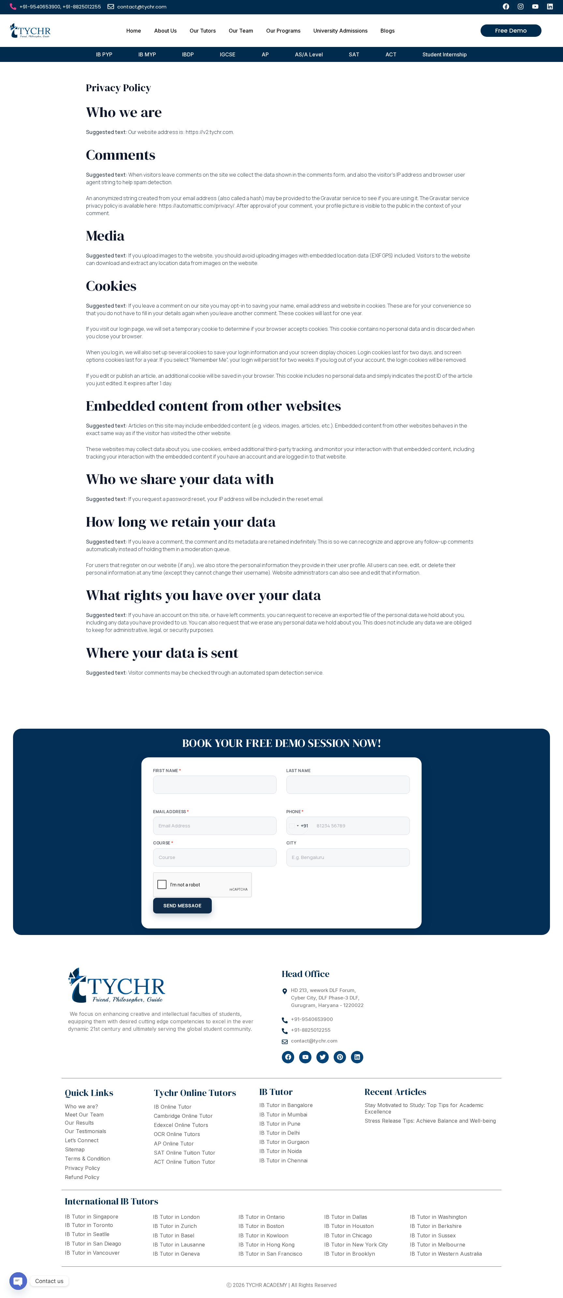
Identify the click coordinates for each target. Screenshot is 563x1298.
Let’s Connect (81, 1140)
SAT (354, 54)
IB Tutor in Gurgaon (284, 1142)
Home (133, 30)
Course (163, 843)
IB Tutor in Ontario (261, 1217)
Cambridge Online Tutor (183, 1116)
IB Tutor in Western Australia (446, 1253)
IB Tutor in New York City (356, 1244)
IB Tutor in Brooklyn (349, 1253)
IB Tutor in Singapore (91, 1216)
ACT (391, 54)
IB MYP (147, 54)
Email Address (171, 811)
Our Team (241, 30)
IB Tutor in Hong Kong (266, 1244)
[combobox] (297, 826)
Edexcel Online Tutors (181, 1125)
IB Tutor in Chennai (283, 1160)
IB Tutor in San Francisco (270, 1253)
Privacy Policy (82, 1168)
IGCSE (228, 54)
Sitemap (75, 1149)
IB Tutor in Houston (349, 1226)
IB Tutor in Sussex (433, 1235)
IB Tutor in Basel (173, 1235)
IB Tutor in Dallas (345, 1217)
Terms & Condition (87, 1158)
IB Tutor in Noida (280, 1151)
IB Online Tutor (173, 1106)
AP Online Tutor (174, 1143)
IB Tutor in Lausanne (179, 1244)
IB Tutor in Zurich (175, 1226)
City (291, 843)
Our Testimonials (85, 1131)
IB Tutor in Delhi (279, 1133)
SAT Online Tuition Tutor (184, 1152)
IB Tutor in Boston (261, 1226)
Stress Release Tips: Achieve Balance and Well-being (430, 1120)
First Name (167, 770)
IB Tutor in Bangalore (286, 1105)
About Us (165, 30)
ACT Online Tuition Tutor (184, 1162)
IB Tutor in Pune (279, 1123)
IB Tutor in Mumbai (283, 1114)
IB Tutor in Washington (438, 1217)
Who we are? (81, 1106)
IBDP (188, 54)
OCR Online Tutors (177, 1134)
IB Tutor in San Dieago (93, 1243)
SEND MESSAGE (183, 905)
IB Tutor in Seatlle (87, 1234)
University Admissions (340, 30)
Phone (295, 811)
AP (265, 54)
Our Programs (283, 30)
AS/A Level (309, 54)
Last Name (298, 770)
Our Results (79, 1122)
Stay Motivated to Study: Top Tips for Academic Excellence (424, 1108)
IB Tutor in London (176, 1217)
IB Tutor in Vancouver (92, 1252)
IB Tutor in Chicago (348, 1235)
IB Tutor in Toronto (89, 1225)
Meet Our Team (84, 1114)
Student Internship (445, 54)
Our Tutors (203, 30)
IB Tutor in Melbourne (437, 1244)
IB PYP (104, 54)
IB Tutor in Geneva (176, 1253)
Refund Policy (82, 1177)
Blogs (388, 30)
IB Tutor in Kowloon (263, 1235)
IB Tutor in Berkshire (436, 1226)
